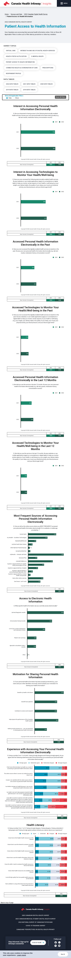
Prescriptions (47, 68)
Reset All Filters (60, 97)
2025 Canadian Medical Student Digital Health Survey (36, 919)
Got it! (63, 954)
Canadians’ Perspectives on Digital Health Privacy (35, 929)
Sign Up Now (36, 942)
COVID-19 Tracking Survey (35, 925)
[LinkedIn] (55, 946)
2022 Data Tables (12, 84)
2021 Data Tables (29, 84)
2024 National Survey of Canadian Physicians (35, 922)
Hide (10, 98)
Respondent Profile (13, 73)
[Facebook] (56, 942)
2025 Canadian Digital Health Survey (35, 915)
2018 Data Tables (29, 89)
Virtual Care (11, 50)
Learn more (21, 955)
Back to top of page (7, 903)
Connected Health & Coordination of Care (22, 68)
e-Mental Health (37, 56)
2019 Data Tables (12, 89)
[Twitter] (59, 942)
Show (17, 98)
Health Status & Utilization (16, 56)
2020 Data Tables (46, 84)
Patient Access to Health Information (20, 62)
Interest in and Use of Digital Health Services (37, 50)
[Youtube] (59, 946)
